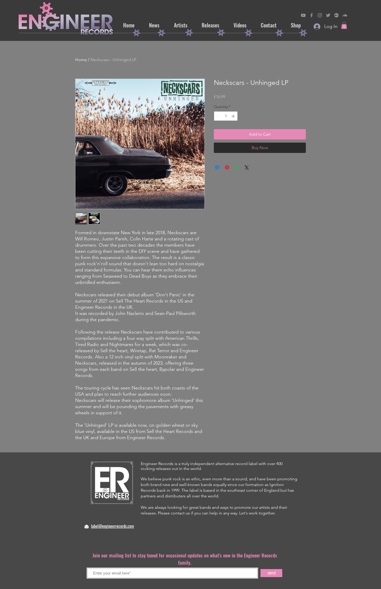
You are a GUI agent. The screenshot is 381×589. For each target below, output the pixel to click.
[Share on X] (247, 167)
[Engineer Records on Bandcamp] (336, 15)
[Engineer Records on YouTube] (303, 15)
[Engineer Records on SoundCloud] (345, 15)
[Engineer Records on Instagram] (320, 15)
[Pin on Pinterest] (227, 167)
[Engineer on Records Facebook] (311, 15)
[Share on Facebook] (217, 167)
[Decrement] (218, 116)
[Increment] (233, 116)
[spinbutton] (225, 116)
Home (81, 59)
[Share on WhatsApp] (237, 167)
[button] (344, 25)
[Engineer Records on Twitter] (328, 15)
